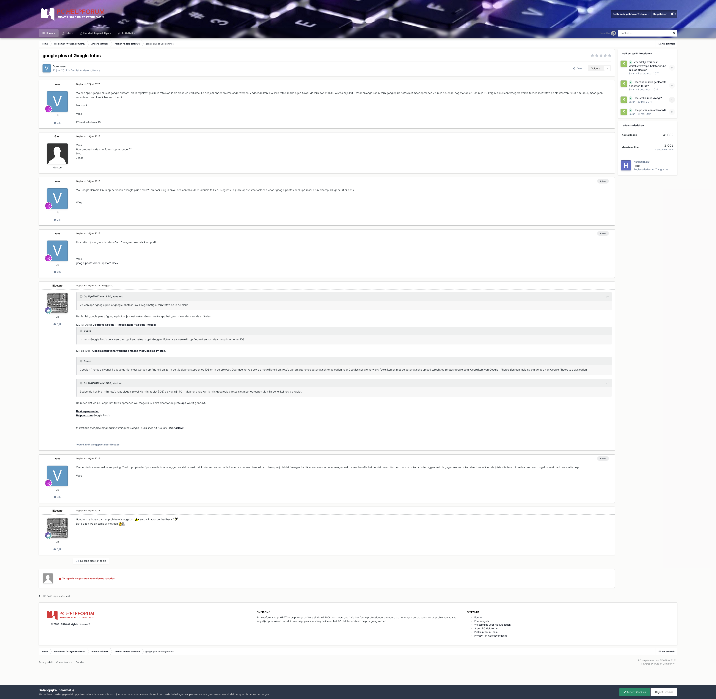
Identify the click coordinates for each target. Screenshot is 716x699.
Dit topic (661, 33)
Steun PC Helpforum (486, 628)
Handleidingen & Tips (96, 33)
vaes (63, 66)
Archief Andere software (85, 70)
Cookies (80, 662)
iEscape (57, 285)
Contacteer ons (64, 662)
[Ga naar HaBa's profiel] (626, 165)
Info (67, 33)
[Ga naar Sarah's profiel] (624, 64)
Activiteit (127, 33)
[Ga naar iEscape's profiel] (57, 303)
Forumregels (481, 621)
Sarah (632, 73)
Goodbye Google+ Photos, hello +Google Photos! (124, 324)
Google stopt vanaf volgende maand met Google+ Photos (128, 350)
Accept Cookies (636, 692)
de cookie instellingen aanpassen (178, 694)
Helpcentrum (84, 415)
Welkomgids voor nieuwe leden (492, 624)
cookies (57, 694)
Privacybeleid (46, 662)
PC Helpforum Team (485, 631)
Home (49, 33)
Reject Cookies (663, 692)
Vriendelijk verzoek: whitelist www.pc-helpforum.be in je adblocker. (647, 66)
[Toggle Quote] (81, 296)
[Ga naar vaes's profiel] (47, 68)
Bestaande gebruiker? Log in (630, 13)
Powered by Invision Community (658, 663)
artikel (179, 427)
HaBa (637, 165)
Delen (579, 68)
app (183, 402)
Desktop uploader (87, 411)
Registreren (660, 13)
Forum (478, 617)
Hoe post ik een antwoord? (650, 110)
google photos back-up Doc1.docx (97, 263)
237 (58, 122)
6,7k (59, 324)
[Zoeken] (674, 33)
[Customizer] (673, 14)
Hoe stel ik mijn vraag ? (648, 98)
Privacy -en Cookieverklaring (491, 635)
